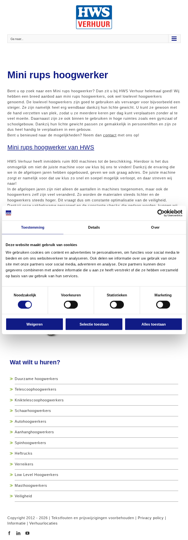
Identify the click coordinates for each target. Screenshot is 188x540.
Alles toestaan (153, 324)
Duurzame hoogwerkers (36, 379)
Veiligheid (23, 496)
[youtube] (27, 533)
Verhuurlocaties (43, 523)
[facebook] (9, 533)
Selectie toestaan (94, 324)
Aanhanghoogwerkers (34, 432)
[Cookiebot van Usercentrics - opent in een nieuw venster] (161, 213)
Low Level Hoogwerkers (37, 475)
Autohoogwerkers (31, 421)
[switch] (71, 304)
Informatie (16, 523)
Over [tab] (155, 227)
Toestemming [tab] (32, 227)
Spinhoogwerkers (30, 443)
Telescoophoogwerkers (36, 389)
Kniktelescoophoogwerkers (39, 400)
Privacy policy (151, 518)
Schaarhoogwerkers (33, 410)
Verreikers (24, 464)
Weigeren (34, 324)
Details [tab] (94, 227)
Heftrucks (24, 453)
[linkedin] (18, 533)
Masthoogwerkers (31, 485)
